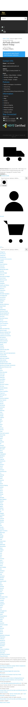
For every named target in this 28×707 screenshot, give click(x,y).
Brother (2, 579)
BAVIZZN (2, 497)
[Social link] (10, 133)
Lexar (1, 431)
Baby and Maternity (4, 328)
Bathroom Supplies (4, 358)
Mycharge (2, 532)
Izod (1, 539)
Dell (1, 426)
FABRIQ (2, 550)
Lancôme (2, 515)
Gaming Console (4, 311)
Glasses (2, 389)
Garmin (2, 429)
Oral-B (1, 572)
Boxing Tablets (3, 342)
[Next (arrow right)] (25, 352)
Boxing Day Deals (4, 269)
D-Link (1, 563)
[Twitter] (18, 118)
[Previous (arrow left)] (2, 352)
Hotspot (2, 346)
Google (1, 415)
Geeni (1, 565)
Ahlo (1, 591)
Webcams (2, 377)
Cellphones (2, 255)
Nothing (2, 475)
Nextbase (2, 570)
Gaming (2, 271)
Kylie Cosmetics (3, 530)
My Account (3, 674)
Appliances (2, 299)
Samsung (2, 407)
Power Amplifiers (4, 391)
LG (0, 422)
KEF (1, 583)
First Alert (2, 598)
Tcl (0, 473)
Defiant (1, 508)
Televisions (2, 290)
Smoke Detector (4, 388)
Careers (6, 100)
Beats (1, 421)
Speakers (2, 300)
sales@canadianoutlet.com (12, 66)
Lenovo (1, 414)
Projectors (2, 393)
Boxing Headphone (4, 313)
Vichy (1, 489)
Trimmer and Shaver (5, 334)
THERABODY (3, 454)
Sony (1, 412)
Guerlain (2, 623)
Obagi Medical (3, 616)
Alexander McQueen (5, 635)
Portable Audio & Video (5, 363)
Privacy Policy (7, 89)
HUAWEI (2, 600)
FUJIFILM (2, 459)
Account (3, 672)
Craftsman (2, 642)
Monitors (2, 288)
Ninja (1, 503)
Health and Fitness (4, 285)
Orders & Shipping (8, 105)
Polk (1, 574)
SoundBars (2, 379)
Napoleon (2, 604)
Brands (1, 403)
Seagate (2, 513)
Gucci (1, 450)
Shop (8, 38)
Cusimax (2, 558)
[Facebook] (9, 118)
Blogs (5, 98)
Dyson (1, 483)
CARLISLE (2, 638)
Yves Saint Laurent (4, 433)
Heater (1, 344)
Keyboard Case (3, 339)
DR (0, 595)
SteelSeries (2, 461)
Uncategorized (3, 295)
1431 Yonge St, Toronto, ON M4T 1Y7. (11, 70)
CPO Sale (2, 274)
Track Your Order (17, 674)
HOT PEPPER (3, 567)
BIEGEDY (2, 577)
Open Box (2, 652)
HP (0, 443)
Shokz (1, 476)
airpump (2, 347)
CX (0, 523)
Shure (1, 466)
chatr (1, 551)
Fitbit (1, 621)
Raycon (1, 562)
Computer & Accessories (6, 259)
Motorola (2, 410)
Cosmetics (2, 267)
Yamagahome (3, 611)
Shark (1, 633)
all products (13, 695)
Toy (1, 327)
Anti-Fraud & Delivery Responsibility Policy (14, 91)
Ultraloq (2, 586)
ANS (1, 555)
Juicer (1, 370)
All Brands (2, 405)
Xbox (1, 647)
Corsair (1, 428)
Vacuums (2, 316)
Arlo (1, 553)
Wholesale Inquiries (8, 107)
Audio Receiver (3, 356)
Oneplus (2, 464)
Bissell (1, 631)
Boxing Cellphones (4, 304)
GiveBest (2, 529)
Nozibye (2, 520)
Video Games (3, 360)
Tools (1, 307)
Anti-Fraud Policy (19, 680)
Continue (3, 174)
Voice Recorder (3, 372)
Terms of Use (7, 86)
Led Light (2, 375)
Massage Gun (3, 395)
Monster (2, 628)
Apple (1, 408)
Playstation (2, 637)
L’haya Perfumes (4, 656)
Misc (1, 368)
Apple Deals (3, 306)
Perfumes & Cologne (5, 276)
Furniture (2, 381)
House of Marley (4, 485)
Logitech (2, 417)
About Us (6, 96)
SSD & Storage (3, 273)
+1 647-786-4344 (10, 63)
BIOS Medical (3, 499)
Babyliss (2, 593)
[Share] (20, 1)
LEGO (1, 468)
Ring (1, 440)
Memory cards (3, 280)
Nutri (1, 607)
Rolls (1, 626)
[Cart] (3, 31)
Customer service (5, 676)
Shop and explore (5, 664)
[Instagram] (9, 120)
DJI (0, 511)
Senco (1, 630)
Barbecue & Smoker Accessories (7, 365)
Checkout (10, 674)
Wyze (1, 548)
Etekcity (2, 522)
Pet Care (2, 386)
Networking (3, 309)
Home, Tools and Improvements (7, 353)
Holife (1, 543)
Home (4, 38)
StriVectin (2, 576)
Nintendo (2, 645)
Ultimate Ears (3, 471)
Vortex (1, 590)
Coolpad (2, 612)
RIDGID (1, 487)
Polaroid (2, 618)
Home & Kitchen (4, 341)
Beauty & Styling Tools (5, 332)
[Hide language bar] (6, 174)
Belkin (1, 506)
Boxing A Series (3, 321)
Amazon (2, 445)
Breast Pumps (3, 330)
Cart (7, 674)
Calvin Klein (3, 541)
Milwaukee (2, 644)
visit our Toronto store (15, 693)
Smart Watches (3, 264)
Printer (1, 320)
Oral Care (2, 374)
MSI (1, 569)
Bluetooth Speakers (4, 293)
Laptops (2, 260)
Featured (2, 266)
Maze (1, 584)
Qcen (1, 560)
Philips (1, 494)
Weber (1, 537)
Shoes (1, 396)
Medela (2, 501)
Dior (1, 419)
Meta (1, 516)
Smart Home (3, 287)
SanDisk (2, 442)
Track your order (8, 112)
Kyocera (2, 588)
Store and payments (6, 681)
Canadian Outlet (5, 688)
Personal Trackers (4, 384)
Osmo (1, 492)
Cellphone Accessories (5, 335)
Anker (1, 619)
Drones (1, 402)
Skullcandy (2, 435)
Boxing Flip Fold (4, 361)
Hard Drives (3, 278)
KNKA (1, 614)
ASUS (1, 424)
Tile (1, 609)
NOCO (1, 605)
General (2, 382)
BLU (1, 557)
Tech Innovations (4, 323)
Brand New (2, 651)
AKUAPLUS (2, 640)
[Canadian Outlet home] (4, 175)
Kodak (1, 452)
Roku (1, 534)
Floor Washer (3, 400)
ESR (1, 525)
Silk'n (1, 478)
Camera (2, 292)
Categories (2, 252)
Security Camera (4, 318)
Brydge (1, 536)
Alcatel (1, 504)
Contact (8, 678)
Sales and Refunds (17, 690)
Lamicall (2, 518)
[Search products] (0, 185)
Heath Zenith (3, 581)
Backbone (2, 456)
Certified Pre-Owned (5, 654)
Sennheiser (2, 447)
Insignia (2, 602)
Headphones (3, 257)
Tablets (1, 262)
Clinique (2, 469)
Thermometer (3, 325)
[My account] (3, 27)
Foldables (2, 283)
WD (1, 482)
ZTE (1, 496)
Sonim (1, 457)
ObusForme (3, 546)
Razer (1, 438)
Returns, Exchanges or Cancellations (12, 84)
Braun (1, 490)
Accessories (3, 297)
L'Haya (1, 302)
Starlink (2, 480)
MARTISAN (2, 544)
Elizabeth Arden (4, 597)
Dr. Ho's (2, 509)
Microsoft (2, 448)
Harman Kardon (4, 624)
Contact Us (6, 103)
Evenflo (1, 527)
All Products (3, 253)
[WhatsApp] (21, 118)
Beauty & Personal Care (5, 367)
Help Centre (3, 678)
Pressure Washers (4, 398)
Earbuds (2, 281)
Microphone (3, 337)
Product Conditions (8, 109)
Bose (1, 462)
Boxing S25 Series (4, 314)
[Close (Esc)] (23, 1)
